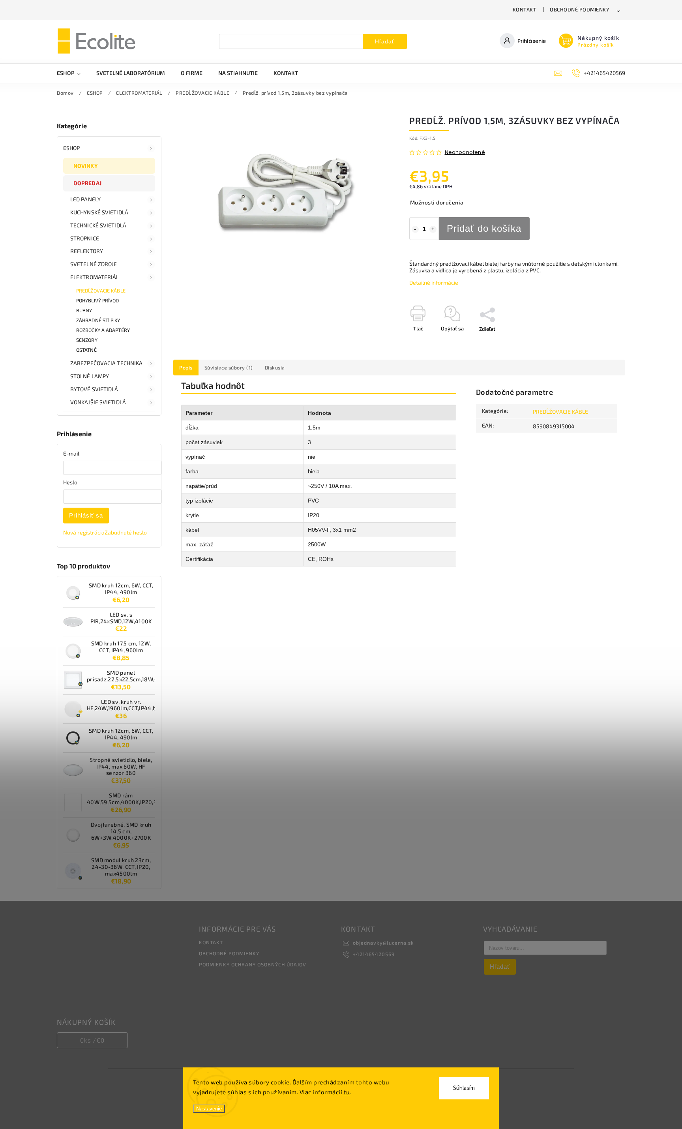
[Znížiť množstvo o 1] (415, 229)
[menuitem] (72, 73)
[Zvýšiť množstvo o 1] (433, 229)
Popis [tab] (186, 367)
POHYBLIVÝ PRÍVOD (97, 300)
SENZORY (86, 340)
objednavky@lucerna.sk (383, 943)
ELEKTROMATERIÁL (94, 277)
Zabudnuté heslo (126, 532)
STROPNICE (84, 238)
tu (347, 1091)
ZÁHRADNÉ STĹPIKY (98, 320)
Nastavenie (209, 1109)
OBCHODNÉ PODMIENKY (579, 9)
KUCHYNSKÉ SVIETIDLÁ (99, 212)
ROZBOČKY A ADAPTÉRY (103, 330)
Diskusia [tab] (275, 367)
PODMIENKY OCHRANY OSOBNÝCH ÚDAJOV (252, 964)
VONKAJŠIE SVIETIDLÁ (98, 402)
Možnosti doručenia (437, 202)
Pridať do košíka (484, 228)
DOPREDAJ (87, 183)
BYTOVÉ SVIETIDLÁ (94, 389)
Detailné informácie (433, 282)
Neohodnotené (465, 152)
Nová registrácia (84, 532)
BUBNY (84, 310)
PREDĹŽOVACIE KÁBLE (101, 290)
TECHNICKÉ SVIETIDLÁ (98, 225)
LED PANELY (85, 199)
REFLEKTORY (86, 251)
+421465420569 (374, 954)
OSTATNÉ (86, 350)
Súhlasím (464, 1088)
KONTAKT (525, 9)
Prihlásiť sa (86, 515)
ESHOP (71, 147)
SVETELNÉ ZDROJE (93, 264)
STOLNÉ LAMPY (89, 376)
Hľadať (384, 41)
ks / (92, 1040)
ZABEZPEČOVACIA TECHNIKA (106, 363)
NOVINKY (85, 165)
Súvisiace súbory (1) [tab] (228, 367)
